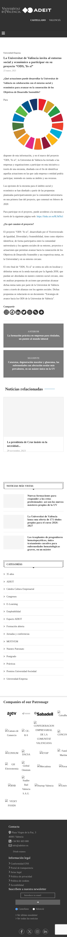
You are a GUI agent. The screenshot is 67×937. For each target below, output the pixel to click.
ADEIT (10, 581)
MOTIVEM (12, 641)
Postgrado (11, 656)
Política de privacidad (21, 876)
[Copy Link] (35, 312)
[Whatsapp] (29, 312)
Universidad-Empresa (17, 679)
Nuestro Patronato (15, 649)
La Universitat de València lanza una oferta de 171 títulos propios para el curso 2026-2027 (44, 521)
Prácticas (11, 664)
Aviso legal (16, 872)
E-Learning (12, 604)
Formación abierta (15, 626)
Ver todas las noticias (27, 918)
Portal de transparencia (22, 868)
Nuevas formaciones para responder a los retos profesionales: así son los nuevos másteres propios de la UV (45, 500)
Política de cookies (20, 881)
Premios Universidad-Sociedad (21, 671)
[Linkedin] (18, 312)
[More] (41, 312)
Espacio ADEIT (14, 619)
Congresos (11, 596)
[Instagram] (6, 312)
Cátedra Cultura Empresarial (20, 589)
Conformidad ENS (20, 863)
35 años (10, 574)
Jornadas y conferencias (18, 634)
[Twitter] (23, 312)
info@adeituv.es (20, 845)
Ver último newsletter (27, 915)
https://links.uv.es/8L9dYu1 (50, 216)
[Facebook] (12, 312)
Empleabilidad (14, 611)
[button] (6, 426)
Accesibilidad (17, 885)
